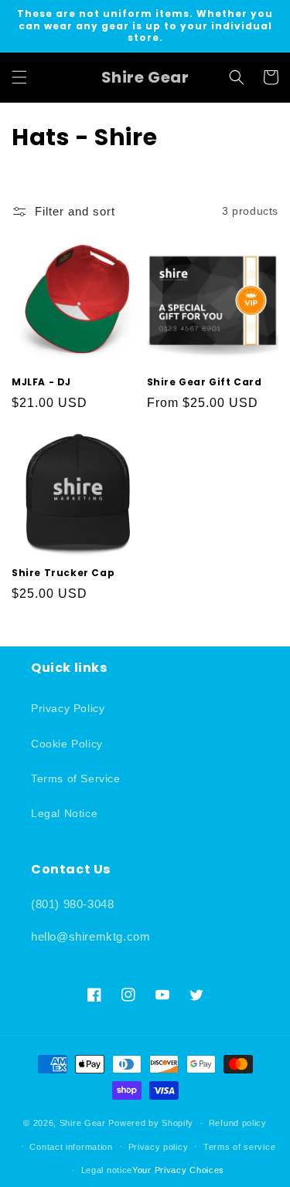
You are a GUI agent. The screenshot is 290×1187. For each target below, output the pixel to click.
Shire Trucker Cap (63, 573)
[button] (19, 77)
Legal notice (106, 1170)
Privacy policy (158, 1146)
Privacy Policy (67, 708)
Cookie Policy (67, 744)
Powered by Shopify (150, 1123)
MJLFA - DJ (41, 382)
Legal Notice (64, 813)
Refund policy (238, 1123)
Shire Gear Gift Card (204, 382)
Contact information (70, 1146)
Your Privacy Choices (178, 1170)
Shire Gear (83, 1123)
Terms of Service (76, 778)
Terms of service (239, 1146)
